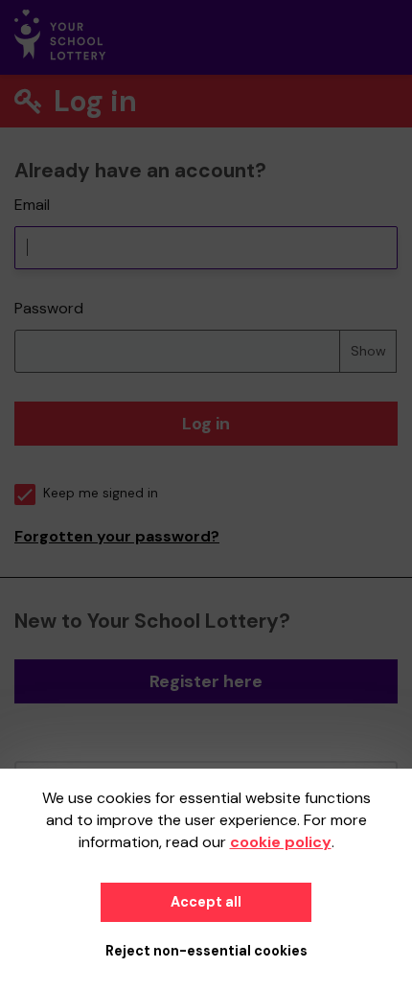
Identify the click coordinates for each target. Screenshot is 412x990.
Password (48, 308)
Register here (206, 681)
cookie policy (281, 842)
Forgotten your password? (116, 536)
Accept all (206, 901)
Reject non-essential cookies (206, 950)
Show (368, 350)
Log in (206, 423)
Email (32, 205)
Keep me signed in (100, 493)
